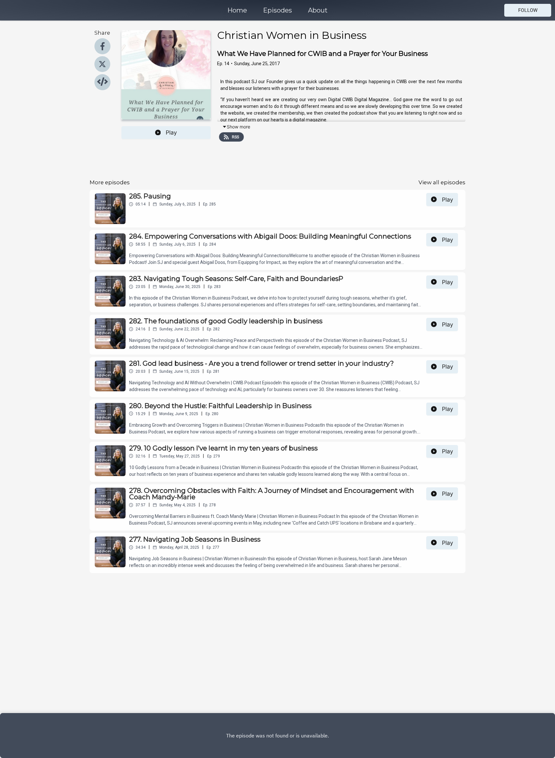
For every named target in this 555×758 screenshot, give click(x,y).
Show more (238, 126)
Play (171, 132)
